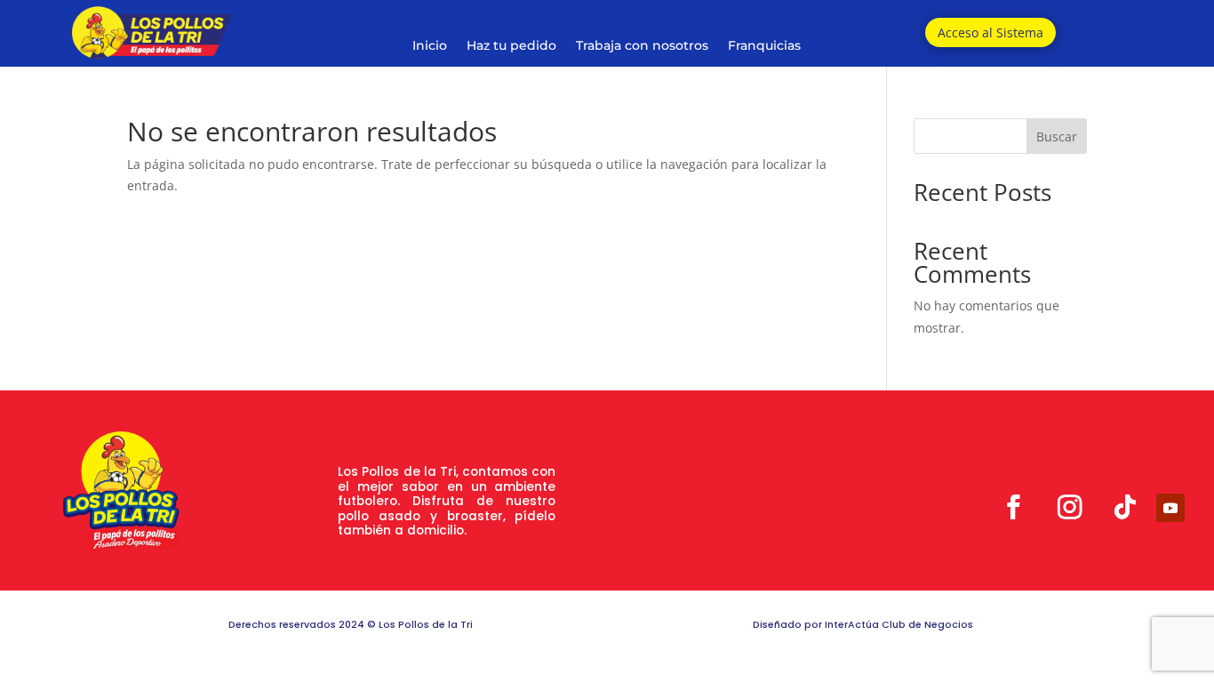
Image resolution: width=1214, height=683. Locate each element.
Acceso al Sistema (990, 32)
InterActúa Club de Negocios (899, 624)
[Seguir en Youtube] (1170, 508)
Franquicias (764, 45)
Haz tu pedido (511, 45)
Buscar (1056, 136)
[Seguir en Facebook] (1013, 507)
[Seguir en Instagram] (1069, 507)
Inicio (429, 45)
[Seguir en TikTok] (1125, 507)
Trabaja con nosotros (642, 45)
